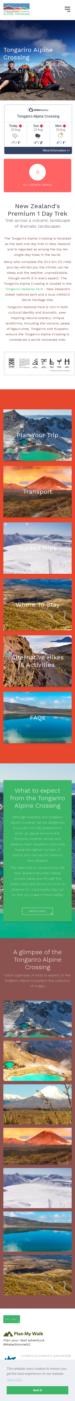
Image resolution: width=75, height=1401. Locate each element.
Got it (37, 1390)
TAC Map (10, 1319)
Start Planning (37, 449)
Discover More (37, 678)
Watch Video (37, 911)
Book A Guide (37, 562)
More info (14, 1379)
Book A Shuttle (37, 505)
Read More (37, 729)
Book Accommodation (37, 614)
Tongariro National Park (24, 289)
